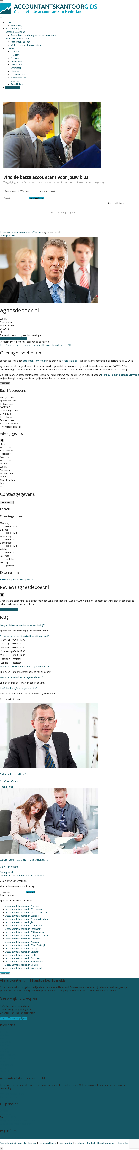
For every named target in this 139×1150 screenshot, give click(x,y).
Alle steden (5, 1071)
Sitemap (32, 1142)
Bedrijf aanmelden (106, 1142)
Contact (4, 1110)
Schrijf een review (9, 609)
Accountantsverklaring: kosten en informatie (33, 35)
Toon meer (5, 974)
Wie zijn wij (16, 25)
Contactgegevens (33, 345)
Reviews (62, 345)
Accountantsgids (13, 28)
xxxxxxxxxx (5, 447)
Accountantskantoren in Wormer (25, 232)
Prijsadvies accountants (12, 1137)
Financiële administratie (17, 38)
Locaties (9, 48)
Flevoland (15, 54)
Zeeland (4, 1067)
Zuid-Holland (17, 84)
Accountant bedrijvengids (13, 1142)
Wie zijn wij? (6, 1114)
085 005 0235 (10, 1117)
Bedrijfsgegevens (14, 345)
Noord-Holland (18, 77)
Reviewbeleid (124, 1142)
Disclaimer (80, 1142)
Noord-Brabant (19, 74)
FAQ (69, 345)
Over (2, 345)
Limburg (15, 71)
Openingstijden (50, 345)
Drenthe (15, 51)
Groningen (16, 64)
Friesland (15, 58)
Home (8, 22)
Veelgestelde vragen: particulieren (17, 1120)
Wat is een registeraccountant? (26, 44)
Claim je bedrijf (7, 235)
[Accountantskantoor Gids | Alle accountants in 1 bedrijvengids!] (48, 13)
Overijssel (16, 67)
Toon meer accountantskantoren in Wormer (22, 875)
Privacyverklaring (47, 1142)
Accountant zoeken (20, 41)
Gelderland (16, 61)
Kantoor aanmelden (10, 1096)
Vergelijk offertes (36, 198)
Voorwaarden (65, 1142)
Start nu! (30, 892)
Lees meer (5, 384)
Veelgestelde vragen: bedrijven (15, 1123)
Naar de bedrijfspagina (63, 212)
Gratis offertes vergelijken (13, 338)
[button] (22, 625)
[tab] (69, 625)
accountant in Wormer (34, 360)
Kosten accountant (15, 31)
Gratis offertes (12, 87)
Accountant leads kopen (12, 1093)
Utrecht (15, 80)
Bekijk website (6, 502)
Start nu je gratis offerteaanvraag (120, 374)
